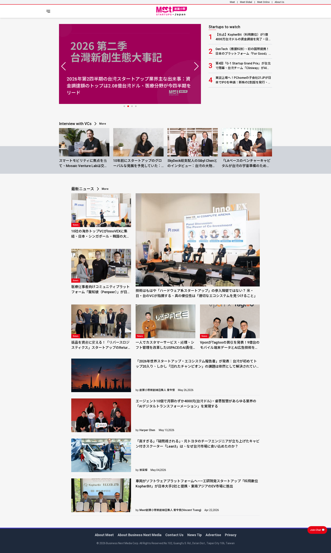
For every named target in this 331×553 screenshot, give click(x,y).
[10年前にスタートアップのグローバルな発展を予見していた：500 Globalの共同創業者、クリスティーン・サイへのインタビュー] (138, 142)
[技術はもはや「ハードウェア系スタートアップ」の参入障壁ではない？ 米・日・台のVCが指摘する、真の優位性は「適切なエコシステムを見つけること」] (198, 239)
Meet (232, 2)
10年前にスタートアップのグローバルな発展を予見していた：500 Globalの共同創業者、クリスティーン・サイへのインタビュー (137, 163)
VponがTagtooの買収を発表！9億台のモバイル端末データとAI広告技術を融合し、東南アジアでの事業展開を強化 (230, 345)
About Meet (104, 535)
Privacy (230, 535)
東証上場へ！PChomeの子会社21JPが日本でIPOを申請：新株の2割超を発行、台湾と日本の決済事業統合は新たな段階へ (243, 80)
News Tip (194, 535)
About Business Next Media (139, 535)
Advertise (213, 535)
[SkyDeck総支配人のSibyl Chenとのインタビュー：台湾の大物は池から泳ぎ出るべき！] (192, 142)
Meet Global (246, 2)
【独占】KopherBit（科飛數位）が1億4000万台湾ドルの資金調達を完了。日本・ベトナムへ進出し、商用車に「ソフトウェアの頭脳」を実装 (243, 37)
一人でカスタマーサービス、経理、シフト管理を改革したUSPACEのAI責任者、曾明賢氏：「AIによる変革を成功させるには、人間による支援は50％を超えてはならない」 (165, 345)
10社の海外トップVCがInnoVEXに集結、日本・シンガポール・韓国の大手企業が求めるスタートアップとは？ (100, 234)
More (102, 123)
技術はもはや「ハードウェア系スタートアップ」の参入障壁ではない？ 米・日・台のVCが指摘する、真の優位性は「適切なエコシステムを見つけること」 (196, 293)
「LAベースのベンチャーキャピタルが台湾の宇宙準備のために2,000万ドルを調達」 (246, 163)
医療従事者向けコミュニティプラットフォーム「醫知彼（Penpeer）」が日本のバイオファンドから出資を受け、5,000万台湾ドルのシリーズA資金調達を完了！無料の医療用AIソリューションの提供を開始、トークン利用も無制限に (101, 290)
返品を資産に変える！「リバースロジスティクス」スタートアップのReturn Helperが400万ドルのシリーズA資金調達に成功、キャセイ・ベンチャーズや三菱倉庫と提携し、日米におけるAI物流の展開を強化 (101, 345)
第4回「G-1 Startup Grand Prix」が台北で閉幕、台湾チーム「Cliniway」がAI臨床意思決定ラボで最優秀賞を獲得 (243, 66)
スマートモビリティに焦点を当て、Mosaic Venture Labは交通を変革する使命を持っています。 (83, 163)
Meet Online (263, 2)
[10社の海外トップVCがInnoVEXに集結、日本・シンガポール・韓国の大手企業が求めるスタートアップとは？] (101, 210)
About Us (279, 2)
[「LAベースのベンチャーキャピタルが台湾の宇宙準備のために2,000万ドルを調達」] (247, 142)
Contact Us (174, 535)
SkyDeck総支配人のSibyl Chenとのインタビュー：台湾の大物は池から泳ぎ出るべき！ (192, 163)
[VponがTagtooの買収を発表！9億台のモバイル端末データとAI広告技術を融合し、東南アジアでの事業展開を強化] (230, 321)
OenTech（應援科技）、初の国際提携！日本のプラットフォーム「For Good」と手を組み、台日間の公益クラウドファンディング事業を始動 (243, 51)
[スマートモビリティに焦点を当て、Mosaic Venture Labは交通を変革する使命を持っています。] (84, 142)
